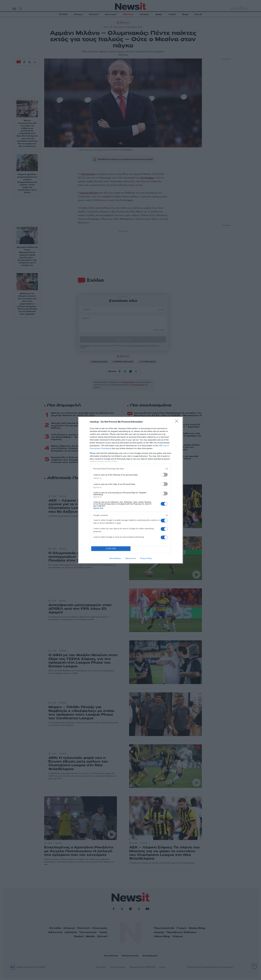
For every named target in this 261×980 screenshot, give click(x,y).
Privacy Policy (146, 558)
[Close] (177, 422)
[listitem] (130, 468)
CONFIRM (111, 549)
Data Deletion (115, 558)
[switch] (164, 475)
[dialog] (130, 490)
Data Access (130, 558)
